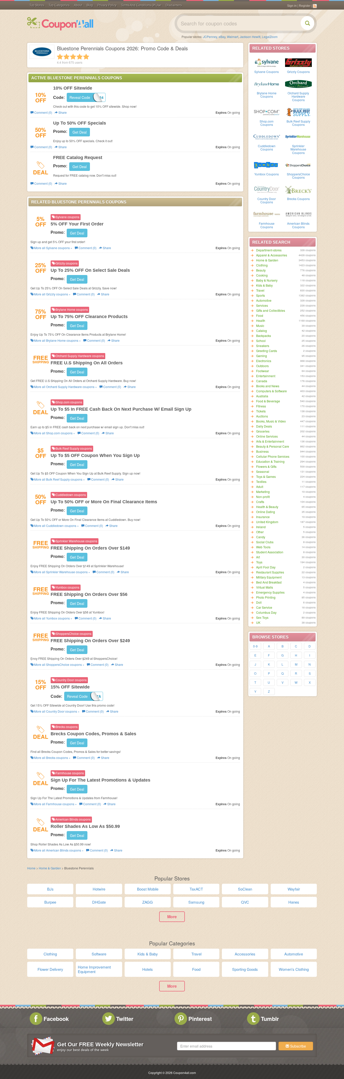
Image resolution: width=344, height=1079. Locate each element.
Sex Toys (262, 617)
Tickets (261, 411)
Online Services (267, 436)
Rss (315, 6)
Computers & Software (271, 391)
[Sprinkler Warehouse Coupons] (298, 136)
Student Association (269, 552)
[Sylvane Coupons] (266, 62)
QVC (245, 902)
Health (260, 320)
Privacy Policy (107, 5)
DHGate (99, 902)
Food (259, 315)
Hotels (147, 969)
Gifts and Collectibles (270, 310)
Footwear (262, 371)
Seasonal (262, 471)
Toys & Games (266, 476)
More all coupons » (52, 248)
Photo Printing (266, 597)
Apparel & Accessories (271, 255)
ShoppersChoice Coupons (298, 175)
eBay (222, 36)
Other (260, 532)
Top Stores (36, 5)
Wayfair (294, 889)
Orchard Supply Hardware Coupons (298, 96)
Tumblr (270, 1019)
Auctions (262, 416)
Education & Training (270, 461)
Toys (259, 562)
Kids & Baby (264, 285)
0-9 (255, 646)
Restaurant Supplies (270, 572)
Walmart (232, 36)
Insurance (263, 517)
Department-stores (269, 250)
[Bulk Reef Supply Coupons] (298, 111)
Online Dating (265, 512)
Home (31, 868)
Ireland (261, 527)
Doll (259, 602)
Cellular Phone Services (272, 456)
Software (99, 953)
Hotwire (99, 889)
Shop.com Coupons (266, 123)
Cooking (262, 275)
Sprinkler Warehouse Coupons (298, 149)
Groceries (262, 431)
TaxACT (196, 889)
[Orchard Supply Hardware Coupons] (298, 83)
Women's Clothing (294, 969)
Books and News (267, 386)
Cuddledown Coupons (267, 147)
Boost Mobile (147, 889)
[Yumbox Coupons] (266, 164)
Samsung (196, 902)
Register (305, 6)
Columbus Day (266, 612)
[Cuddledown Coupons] (266, 136)
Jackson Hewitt (250, 36)
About (78, 5)
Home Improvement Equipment (94, 969)
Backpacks (263, 335)
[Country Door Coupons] (266, 189)
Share (62, 112)
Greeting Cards (266, 351)
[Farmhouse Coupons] (266, 214)
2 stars (66, 57)
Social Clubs (264, 542)
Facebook (56, 1019)
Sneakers (262, 345)
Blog (90, 5)
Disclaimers (174, 5)
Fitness (261, 406)
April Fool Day (266, 567)
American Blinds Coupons (298, 225)
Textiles (261, 481)
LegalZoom (270, 36)
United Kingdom (267, 522)
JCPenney (210, 36)
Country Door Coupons (266, 200)
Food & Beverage (268, 401)
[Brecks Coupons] (298, 189)
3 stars (73, 57)
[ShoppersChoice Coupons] (298, 164)
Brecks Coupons (298, 199)
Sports (260, 295)
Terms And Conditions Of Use (141, 5)
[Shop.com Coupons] (266, 111)
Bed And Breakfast (269, 582)
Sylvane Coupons (266, 71)
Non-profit (263, 496)
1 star (60, 57)
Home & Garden (267, 260)
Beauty (261, 270)
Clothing (262, 265)
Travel (260, 290)
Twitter (124, 1019)
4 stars (80, 57)
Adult (259, 486)
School (261, 340)
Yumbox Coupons (266, 174)
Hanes (293, 902)
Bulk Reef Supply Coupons (298, 123)
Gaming (261, 356)
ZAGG (147, 902)
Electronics (263, 361)
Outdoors (262, 366)
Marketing (263, 491)
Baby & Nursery (267, 280)
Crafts (260, 501)
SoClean (245, 889)
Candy (260, 537)
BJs (50, 889)
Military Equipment (269, 577)
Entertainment (265, 376)
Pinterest (200, 1019)
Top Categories (59, 5)
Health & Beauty (267, 507)
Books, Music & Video (271, 421)
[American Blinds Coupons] (298, 214)
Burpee (50, 902)
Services (262, 305)
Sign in (292, 6)
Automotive (263, 300)
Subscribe (297, 1046)
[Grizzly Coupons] (298, 62)
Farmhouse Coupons (266, 225)
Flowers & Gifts (266, 466)
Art (258, 557)
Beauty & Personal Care (272, 446)
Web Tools (263, 547)
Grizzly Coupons (298, 71)
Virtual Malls (264, 587)
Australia (262, 396)
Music (260, 325)
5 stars (86, 57)
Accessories (245, 953)
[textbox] (226, 1046)
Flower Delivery (50, 969)
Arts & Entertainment (270, 441)
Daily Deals (264, 426)
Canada (261, 381)
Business (262, 451)
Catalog (261, 330)
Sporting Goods (245, 969)
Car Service (264, 607)
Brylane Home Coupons (267, 94)
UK (258, 622)
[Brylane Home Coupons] (266, 83)
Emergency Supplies (270, 592)
